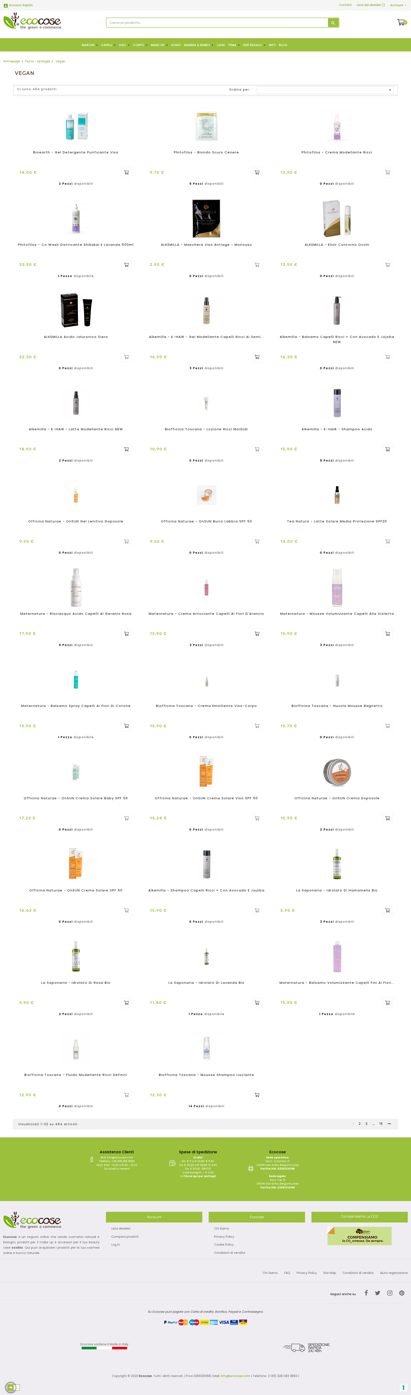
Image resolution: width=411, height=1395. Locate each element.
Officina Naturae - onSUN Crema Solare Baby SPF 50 (76, 798)
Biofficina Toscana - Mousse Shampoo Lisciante (206, 1074)
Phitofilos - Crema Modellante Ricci (337, 152)
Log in (115, 1245)
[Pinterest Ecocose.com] (402, 1293)
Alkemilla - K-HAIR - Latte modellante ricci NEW (76, 429)
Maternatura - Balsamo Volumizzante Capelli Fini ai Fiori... (337, 982)
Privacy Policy (224, 1237)
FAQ (287, 1273)
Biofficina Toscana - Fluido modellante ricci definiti (75, 1074)
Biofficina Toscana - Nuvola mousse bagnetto (337, 706)
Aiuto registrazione (394, 1273)
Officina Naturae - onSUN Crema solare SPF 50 (76, 890)
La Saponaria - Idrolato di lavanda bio (206, 982)
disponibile (84, 276)
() (371, 5)
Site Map (329, 1273)
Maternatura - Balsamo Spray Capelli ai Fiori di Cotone (76, 706)
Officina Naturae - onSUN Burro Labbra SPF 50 (206, 521)
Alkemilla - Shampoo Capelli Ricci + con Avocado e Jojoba (206, 890)
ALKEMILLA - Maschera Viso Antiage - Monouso (206, 244)
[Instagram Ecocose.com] (390, 1293)
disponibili (83, 184)
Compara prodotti (124, 1237)
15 (381, 1124)
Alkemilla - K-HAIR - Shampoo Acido (337, 429)
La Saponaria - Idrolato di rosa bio (76, 982)
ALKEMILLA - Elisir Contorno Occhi (337, 244)
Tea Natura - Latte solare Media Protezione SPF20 (337, 521)
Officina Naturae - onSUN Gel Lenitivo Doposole (76, 521)
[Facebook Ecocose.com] (366, 1293)
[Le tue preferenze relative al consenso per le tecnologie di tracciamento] (403, 1387)
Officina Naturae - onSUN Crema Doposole (337, 798)
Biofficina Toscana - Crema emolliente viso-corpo (206, 706)
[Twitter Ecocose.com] (377, 1293)
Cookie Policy (224, 1245)
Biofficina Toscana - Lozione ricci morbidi (206, 429)
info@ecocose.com (235, 1376)
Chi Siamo (221, 1229)
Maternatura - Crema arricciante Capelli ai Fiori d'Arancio (206, 613)
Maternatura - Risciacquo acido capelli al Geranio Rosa (76, 613)
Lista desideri (120, 1229)
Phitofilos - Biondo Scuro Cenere (206, 152)
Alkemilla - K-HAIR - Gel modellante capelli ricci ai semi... (206, 336)
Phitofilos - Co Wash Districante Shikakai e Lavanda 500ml (76, 244)
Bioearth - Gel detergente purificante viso (76, 152)
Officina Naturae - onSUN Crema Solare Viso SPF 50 (206, 798)
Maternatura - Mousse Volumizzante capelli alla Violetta (337, 613)
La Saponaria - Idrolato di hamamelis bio (337, 890)
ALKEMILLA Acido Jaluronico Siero (76, 336)
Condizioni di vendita (229, 1253)
